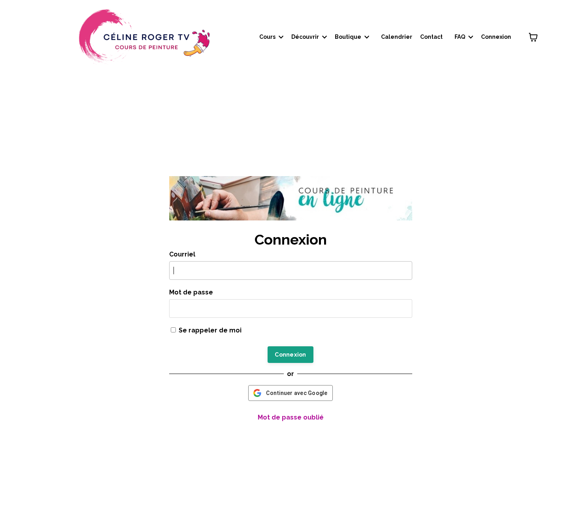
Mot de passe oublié (291, 417)
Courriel (182, 254)
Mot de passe (191, 292)
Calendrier (396, 37)
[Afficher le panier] (533, 37)
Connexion (496, 37)
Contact (431, 37)
